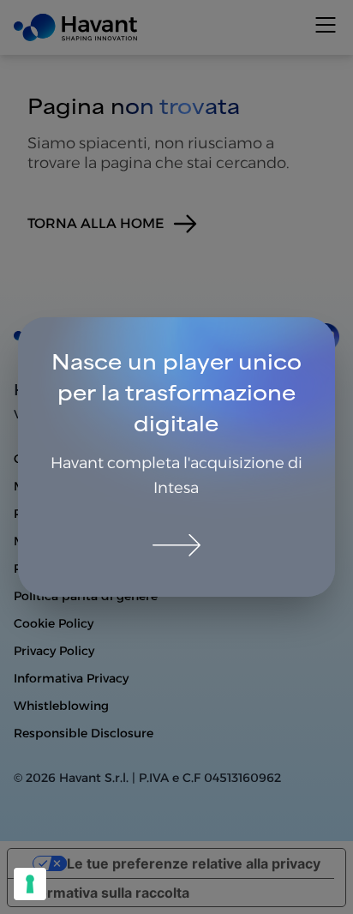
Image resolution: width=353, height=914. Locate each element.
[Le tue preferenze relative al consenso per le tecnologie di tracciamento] (30, 884)
